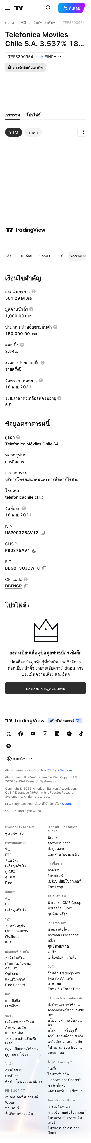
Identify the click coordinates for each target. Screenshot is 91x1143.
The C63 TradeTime (64, 989)
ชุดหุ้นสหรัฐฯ (58, 913)
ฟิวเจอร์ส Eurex (60, 908)
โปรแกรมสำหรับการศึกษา (63, 1130)
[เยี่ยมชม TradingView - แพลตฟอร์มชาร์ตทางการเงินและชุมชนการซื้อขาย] (25, 229)
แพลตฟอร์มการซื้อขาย (65, 1091)
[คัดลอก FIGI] (44, 568)
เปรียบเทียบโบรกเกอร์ (64, 881)
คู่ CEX (10, 871)
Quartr (66, 804)
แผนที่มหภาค (15, 979)
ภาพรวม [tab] (12, 114)
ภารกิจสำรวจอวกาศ (63, 935)
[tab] (13, 132)
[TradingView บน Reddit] (8, 745)
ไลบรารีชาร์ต (58, 1074)
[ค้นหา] (48, 8)
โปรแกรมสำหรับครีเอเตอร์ (21, 1040)
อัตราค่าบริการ (59, 843)
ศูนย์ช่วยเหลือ (58, 946)
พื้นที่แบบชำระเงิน (19, 1114)
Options (11, 973)
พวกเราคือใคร (59, 929)
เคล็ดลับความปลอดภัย (65, 1041)
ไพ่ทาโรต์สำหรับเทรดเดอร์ (60, 980)
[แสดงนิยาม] (33, 291)
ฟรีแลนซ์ (12, 1108)
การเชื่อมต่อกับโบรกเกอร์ (67, 1112)
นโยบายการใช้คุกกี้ (62, 1030)
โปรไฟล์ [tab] (33, 114)
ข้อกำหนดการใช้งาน (64, 1004)
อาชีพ (52, 952)
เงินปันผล (12, 936)
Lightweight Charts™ (64, 1079)
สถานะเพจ (56, 1053)
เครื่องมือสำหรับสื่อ (62, 957)
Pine (8, 882)
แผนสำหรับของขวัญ (63, 854)
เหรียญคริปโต (16, 866)
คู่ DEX (10, 877)
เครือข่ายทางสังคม (19, 1022)
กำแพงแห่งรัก (15, 1027)
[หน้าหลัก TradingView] (19, 8)
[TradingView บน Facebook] (20, 733)
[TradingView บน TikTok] (81, 733)
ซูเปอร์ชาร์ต (14, 833)
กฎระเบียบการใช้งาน (21, 1049)
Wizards (11, 1102)
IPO (8, 942)
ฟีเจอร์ (52, 837)
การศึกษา (12, 1075)
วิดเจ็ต (52, 1068)
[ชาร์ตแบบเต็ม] (81, 132)
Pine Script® (15, 985)
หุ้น (7, 849)
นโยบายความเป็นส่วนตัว (65, 1022)
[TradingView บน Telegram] (69, 733)
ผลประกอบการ (16, 931)
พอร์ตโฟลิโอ (15, 958)
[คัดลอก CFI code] (26, 586)
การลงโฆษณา (59, 1106)
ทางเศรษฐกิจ (15, 925)
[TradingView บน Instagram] (45, 733)
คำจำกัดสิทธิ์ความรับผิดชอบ (66, 1012)
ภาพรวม (54, 870)
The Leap (55, 887)
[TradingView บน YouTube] (32, 733)
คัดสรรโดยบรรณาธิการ (23, 1081)
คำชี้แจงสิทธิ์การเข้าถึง (65, 1036)
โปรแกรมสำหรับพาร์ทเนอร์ (65, 1120)
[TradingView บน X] (8, 733)
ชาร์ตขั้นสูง (56, 1085)
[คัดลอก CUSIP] (34, 550)
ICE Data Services (59, 770)
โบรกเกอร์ (55, 875)
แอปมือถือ (12, 1000)
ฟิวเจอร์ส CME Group (64, 902)
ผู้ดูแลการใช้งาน (18, 1054)
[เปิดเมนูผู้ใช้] (7, 8)
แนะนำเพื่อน (15, 1033)
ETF (8, 855)
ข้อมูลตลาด (56, 848)
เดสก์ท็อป (12, 1006)
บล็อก (52, 940)
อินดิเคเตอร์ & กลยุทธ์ (21, 1097)
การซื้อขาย (13, 1070)
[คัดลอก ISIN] (42, 533)
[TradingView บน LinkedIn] (57, 733)
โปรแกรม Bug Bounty (65, 1047)
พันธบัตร (12, 860)
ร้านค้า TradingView (64, 973)
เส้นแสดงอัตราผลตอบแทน (18, 965)
